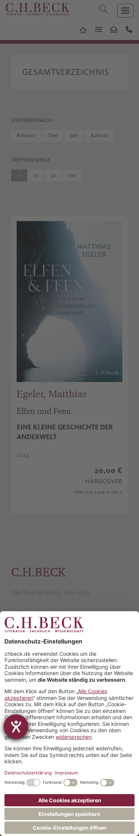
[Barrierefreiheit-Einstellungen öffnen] (16, 726)
